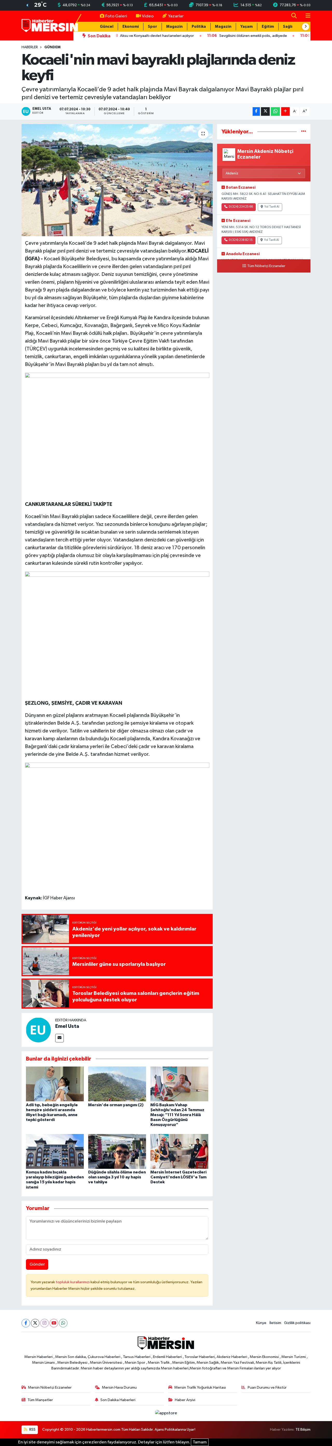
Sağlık (288, 27)
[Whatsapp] (63, 1323)
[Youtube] (54, 1323)
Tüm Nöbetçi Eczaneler (266, 266)
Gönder (37, 1264)
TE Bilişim (302, 1429)
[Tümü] (303, 132)
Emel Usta (67, 1026)
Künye (261, 1323)
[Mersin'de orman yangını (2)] (117, 1084)
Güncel (106, 27)
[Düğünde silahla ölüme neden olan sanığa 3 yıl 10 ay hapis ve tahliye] (117, 1151)
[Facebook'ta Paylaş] (256, 111)
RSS (32, 1429)
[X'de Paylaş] (265, 111)
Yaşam (246, 27)
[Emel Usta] (38, 1030)
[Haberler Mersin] (50, 25)
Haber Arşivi (185, 1400)
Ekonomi (130, 27)
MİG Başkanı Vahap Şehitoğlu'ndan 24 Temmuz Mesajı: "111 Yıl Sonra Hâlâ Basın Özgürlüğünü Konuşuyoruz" (177, 1115)
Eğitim (268, 27)
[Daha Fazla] (285, 111)
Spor (152, 27)
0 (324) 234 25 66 (241, 206)
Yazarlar (176, 16)
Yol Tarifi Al (271, 206)
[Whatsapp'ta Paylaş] (275, 111)
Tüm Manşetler (40, 1400)
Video (148, 16)
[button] (305, 26)
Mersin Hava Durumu (119, 1387)
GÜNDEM (52, 47)
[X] (35, 1323)
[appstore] (166, 1413)
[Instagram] (44, 1323)
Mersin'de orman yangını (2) (115, 1105)
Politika (199, 27)
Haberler (30, 47)
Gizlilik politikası (297, 1323)
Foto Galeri (116, 16)
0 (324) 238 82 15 (241, 240)
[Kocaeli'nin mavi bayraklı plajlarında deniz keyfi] (117, 180)
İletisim (275, 1323)
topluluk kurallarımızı (73, 1282)
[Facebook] (26, 1323)
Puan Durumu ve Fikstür (267, 1387)
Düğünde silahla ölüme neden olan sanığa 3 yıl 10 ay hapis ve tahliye (117, 1177)
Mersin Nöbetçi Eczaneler (50, 1387)
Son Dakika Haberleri (117, 1400)
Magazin (174, 27)
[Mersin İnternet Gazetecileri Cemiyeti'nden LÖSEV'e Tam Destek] (179, 1151)
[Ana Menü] (305, 16)
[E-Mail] (59, 1038)
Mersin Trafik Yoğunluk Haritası (200, 1387)
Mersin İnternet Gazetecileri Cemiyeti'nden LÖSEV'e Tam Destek (178, 1177)
